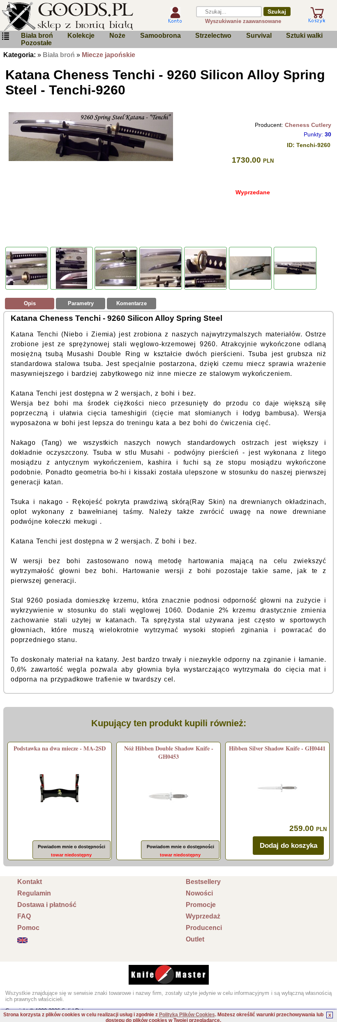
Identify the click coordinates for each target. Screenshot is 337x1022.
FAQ (24, 916)
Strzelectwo (213, 35)
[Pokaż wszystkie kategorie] (5, 36)
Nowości (199, 893)
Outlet (195, 939)
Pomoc (28, 927)
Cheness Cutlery (308, 125)
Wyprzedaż (203, 916)
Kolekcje (81, 35)
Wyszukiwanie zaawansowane (243, 21)
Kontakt (29, 881)
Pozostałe (36, 42)
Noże (117, 35)
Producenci (204, 927)
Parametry (81, 303)
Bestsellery (203, 881)
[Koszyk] (317, 19)
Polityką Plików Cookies (187, 1014)
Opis (30, 303)
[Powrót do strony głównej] (77, 16)
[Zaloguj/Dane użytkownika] (175, 19)
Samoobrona (160, 35)
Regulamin (34, 893)
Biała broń (37, 35)
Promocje (201, 904)
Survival (259, 35)
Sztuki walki (304, 35)
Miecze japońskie (108, 54)
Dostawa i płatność (46, 904)
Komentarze (131, 303)
